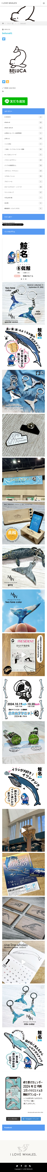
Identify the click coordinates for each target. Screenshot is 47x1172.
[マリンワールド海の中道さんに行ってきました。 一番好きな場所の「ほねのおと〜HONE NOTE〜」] (23, 830)
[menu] (44, 3)
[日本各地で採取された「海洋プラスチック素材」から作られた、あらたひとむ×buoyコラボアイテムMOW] (23, 566)
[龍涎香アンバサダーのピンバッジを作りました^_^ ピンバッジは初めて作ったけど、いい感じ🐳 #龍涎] (23, 435)
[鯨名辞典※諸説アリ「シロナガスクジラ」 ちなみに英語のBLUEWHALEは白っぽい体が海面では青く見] (23, 1049)
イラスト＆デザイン (22, 160)
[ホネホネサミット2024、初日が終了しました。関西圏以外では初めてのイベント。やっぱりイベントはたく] (23, 479)
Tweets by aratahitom (8, 223)
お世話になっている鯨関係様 (22, 133)
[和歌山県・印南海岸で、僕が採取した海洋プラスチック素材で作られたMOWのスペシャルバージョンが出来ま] (23, 303)
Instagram (25, 1165)
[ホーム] (3, 23)
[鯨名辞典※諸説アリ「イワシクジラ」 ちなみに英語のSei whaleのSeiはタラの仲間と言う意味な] (23, 786)
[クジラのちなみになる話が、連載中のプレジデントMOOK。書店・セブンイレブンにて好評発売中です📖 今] (23, 654)
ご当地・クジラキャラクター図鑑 (22, 149)
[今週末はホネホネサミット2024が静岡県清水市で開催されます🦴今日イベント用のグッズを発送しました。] (23, 918)
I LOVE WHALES (27, 1169)
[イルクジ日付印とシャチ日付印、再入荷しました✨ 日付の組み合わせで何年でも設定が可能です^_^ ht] (23, 742)
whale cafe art (22, 128)
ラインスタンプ (22, 192)
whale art (22, 122)
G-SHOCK (22, 117)
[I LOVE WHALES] (20, 3)
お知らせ (22, 138)
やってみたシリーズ (22, 154)
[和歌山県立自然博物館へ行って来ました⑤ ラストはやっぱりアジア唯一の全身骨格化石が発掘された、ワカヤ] (23, 874)
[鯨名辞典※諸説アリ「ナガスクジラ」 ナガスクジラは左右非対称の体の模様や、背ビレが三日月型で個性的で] (23, 347)
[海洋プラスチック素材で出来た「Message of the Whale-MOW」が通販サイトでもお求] (23, 391)
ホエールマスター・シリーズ (22, 187)
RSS (29, 1165)
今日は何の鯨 (22, 197)
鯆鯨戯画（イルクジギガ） (22, 208)
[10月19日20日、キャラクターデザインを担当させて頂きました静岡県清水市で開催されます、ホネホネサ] (23, 698)
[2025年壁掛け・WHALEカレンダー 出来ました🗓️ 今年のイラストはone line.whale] (23, 962)
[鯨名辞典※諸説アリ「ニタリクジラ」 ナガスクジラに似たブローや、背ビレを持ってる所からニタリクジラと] (23, 259)
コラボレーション (22, 176)
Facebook (21, 1165)
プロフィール (22, 181)
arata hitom (12, 88)
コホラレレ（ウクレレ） (22, 171)
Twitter (16, 1165)
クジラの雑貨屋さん (22, 165)
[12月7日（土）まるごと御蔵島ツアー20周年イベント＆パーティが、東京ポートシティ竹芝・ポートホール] (23, 523)
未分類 (22, 203)
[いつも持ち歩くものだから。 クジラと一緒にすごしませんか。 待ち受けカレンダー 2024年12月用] (23, 1093)
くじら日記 (22, 144)
